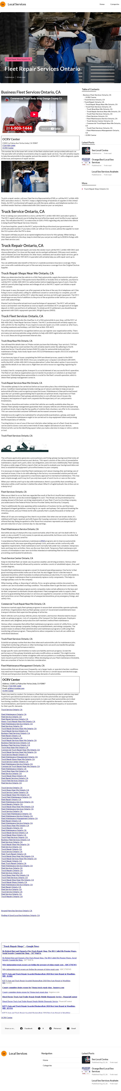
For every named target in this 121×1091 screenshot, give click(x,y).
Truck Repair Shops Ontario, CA (14, 882)
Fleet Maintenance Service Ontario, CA (17, 724)
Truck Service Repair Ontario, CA (14, 754)
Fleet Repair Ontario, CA (11, 735)
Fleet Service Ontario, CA (11, 717)
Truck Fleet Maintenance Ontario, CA (16, 797)
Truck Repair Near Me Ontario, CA (15, 795)
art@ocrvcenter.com (16, 688)
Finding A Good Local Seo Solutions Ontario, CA (20, 915)
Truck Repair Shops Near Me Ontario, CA (18, 759)
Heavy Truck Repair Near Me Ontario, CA (18, 721)
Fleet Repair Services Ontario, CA (14, 719)
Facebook (28, 1028)
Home (102, 4)
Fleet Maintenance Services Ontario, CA (17, 802)
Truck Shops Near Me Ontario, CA (15, 790)
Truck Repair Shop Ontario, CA (13, 776)
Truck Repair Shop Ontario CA (18, 59)
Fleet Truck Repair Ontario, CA (13, 854)
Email (73, 1028)
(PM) (42, 541)
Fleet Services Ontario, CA (11, 726)
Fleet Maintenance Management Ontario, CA (19, 757)
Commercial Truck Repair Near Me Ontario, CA (20, 750)
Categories (114, 4)
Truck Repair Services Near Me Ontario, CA (19, 728)
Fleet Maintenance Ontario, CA (13, 714)
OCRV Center (8, 148)
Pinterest (57, 1028)
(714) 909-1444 (8, 145)
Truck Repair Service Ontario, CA (14, 731)
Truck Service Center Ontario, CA (14, 761)
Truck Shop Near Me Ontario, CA (14, 747)
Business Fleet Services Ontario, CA (15, 733)
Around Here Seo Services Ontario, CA (16, 910)
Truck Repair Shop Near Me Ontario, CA (17, 806)
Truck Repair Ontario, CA (11, 849)
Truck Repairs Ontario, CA (12, 804)
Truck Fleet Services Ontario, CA (14, 780)
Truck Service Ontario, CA (11, 709)
